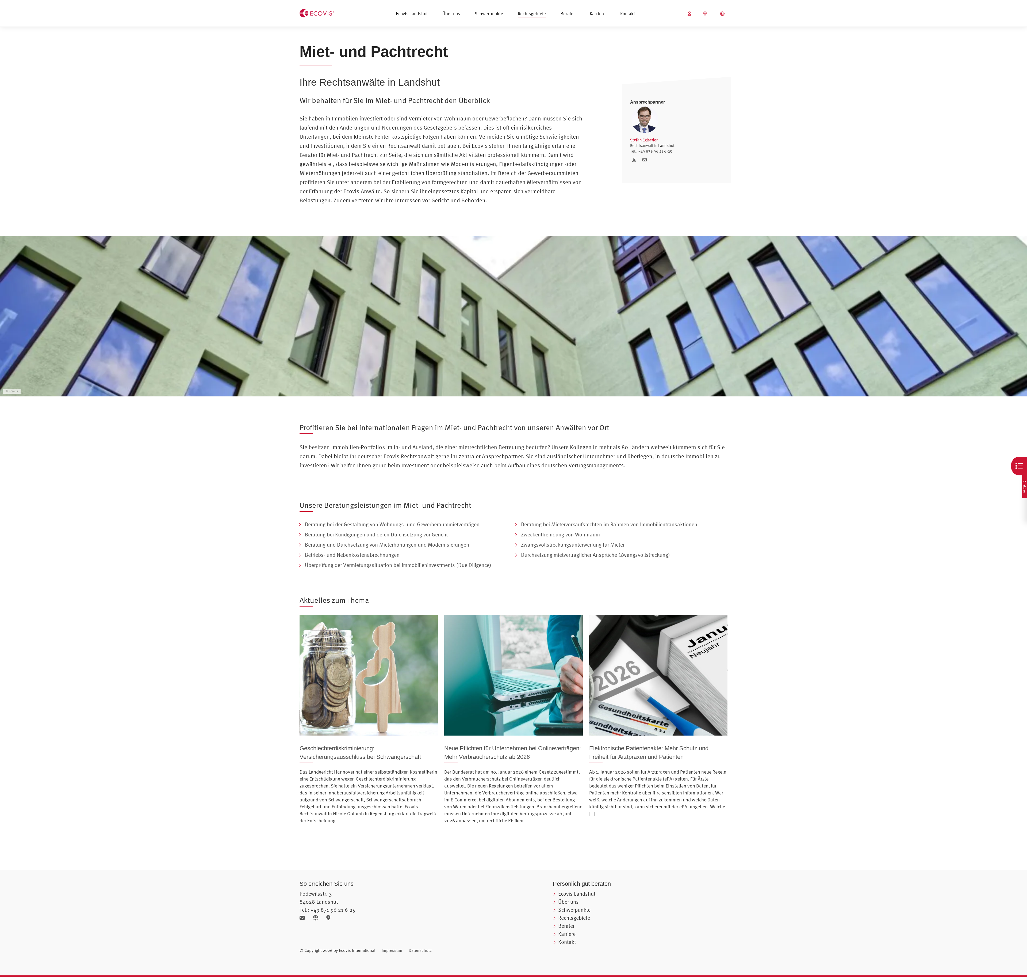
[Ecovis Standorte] (705, 13)
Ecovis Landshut (412, 13)
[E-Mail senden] (304, 918)
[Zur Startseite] (317, 12)
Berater (568, 13)
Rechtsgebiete (532, 13)
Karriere (598, 13)
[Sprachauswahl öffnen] (723, 13)
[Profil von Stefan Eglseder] (636, 159)
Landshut (666, 145)
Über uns (451, 13)
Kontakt (627, 13)
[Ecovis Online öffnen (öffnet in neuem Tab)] (690, 13)
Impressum (392, 950)
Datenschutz (420, 950)
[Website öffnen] (317, 918)
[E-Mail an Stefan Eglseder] (645, 159)
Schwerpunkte (489, 13)
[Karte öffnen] (329, 918)
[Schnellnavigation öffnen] (1019, 466)
